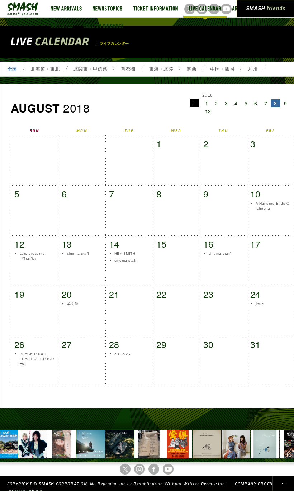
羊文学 (72, 304)
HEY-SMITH (124, 254)
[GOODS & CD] (61, 25)
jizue (260, 304)
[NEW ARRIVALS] (66, 8)
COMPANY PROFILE (255, 484)
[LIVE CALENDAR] (205, 8)
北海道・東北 (45, 69)
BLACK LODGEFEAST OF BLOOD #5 (37, 359)
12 (208, 111)
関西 (191, 69)
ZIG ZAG (122, 354)
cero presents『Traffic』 (32, 256)
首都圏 (128, 69)
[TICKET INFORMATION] (155, 8)
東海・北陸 (161, 69)
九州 (252, 69)
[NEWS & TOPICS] (107, 8)
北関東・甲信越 (90, 69)
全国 (12, 69)
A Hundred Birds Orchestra (272, 205)
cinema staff (78, 254)
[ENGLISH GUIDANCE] (103, 25)
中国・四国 (222, 69)
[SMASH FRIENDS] (265, 10)
